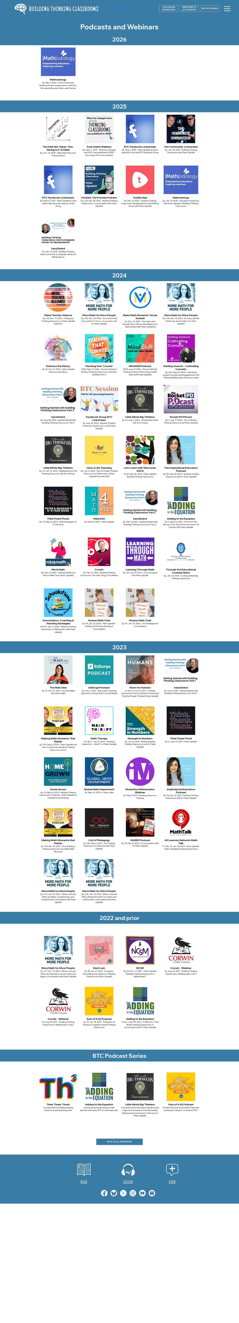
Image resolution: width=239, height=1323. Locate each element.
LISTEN (128, 1182)
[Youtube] (142, 1193)
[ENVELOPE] (152, 1193)
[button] (189, 8)
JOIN (172, 1182)
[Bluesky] (114, 1193)
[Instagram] (133, 1193)
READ (84, 1182)
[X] (123, 1193)
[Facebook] (104, 1193)
